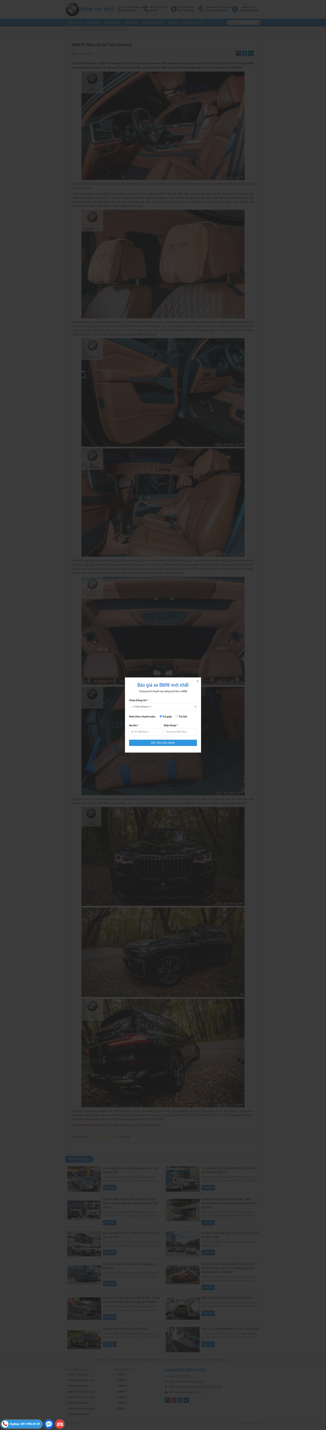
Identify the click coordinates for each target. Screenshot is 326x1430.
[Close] (198, 681)
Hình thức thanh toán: (142, 716)
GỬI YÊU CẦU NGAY (163, 742)
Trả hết (182, 716)
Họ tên (134, 725)
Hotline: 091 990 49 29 (24, 1424)
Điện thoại (171, 725)
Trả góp (167, 716)
